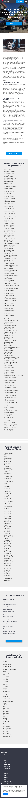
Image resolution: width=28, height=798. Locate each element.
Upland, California (8, 415)
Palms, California (8, 345)
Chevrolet (5, 661)
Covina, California (8, 233)
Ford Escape (6, 676)
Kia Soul (5, 704)
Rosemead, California (9, 370)
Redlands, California (9, 360)
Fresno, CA (6, 490)
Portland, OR (7, 545)
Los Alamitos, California (10, 312)
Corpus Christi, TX (8, 481)
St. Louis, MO (7, 568)
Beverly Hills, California (9, 198)
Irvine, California (8, 282)
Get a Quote (20, 1)
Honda (4, 689)
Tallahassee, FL (8, 570)
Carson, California (8, 215)
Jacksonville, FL (8, 505)
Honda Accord (6, 691)
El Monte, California (9, 250)
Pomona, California (8, 355)
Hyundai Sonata (6, 698)
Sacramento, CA (8, 555)
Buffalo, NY (7, 465)
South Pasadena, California (10, 405)
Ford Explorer (6, 678)
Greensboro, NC (8, 493)
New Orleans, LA (8, 528)
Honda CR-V (5, 694)
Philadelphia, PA (8, 540)
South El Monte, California (10, 402)
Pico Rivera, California (9, 353)
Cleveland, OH (7, 475)
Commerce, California (9, 226)
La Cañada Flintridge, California (11, 285)
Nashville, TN (7, 526)
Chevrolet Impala (7, 666)
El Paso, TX (7, 488)
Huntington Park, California (10, 277)
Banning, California (8, 188)
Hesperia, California (9, 272)
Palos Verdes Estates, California (12, 347)
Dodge (4, 671)
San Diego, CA (7, 560)
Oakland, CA (7, 533)
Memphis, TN (7, 518)
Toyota (4, 723)
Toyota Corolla (6, 726)
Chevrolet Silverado (7, 668)
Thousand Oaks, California (10, 410)
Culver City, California (9, 238)
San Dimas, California (9, 379)
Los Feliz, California (9, 315)
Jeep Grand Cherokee (8, 701)
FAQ (4, 754)
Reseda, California (8, 364)
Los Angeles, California (9, 313)
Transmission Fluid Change (9, 633)
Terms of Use (7, 766)
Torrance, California (9, 412)
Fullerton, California (9, 257)
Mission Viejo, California (10, 325)
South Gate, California (9, 404)
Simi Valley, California (9, 400)
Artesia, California (8, 183)
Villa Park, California (9, 419)
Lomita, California (8, 308)
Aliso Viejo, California (9, 175)
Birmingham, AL (8, 461)
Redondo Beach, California (10, 362)
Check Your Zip (7, 781)
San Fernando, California (10, 380)
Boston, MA (7, 463)
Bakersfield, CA (8, 458)
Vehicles (6, 777)
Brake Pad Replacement (8, 606)
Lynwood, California (9, 317)
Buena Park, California (9, 205)
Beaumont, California (9, 191)
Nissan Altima (6, 708)
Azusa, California (8, 185)
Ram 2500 (5, 718)
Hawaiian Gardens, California (11, 265)
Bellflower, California (9, 196)
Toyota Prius (6, 729)
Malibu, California (8, 318)
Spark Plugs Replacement (9, 624)
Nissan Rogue (6, 711)
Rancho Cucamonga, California (11, 357)
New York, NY (7, 530)
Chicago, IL (7, 471)
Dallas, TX (6, 483)
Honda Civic (5, 693)
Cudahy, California (8, 236)
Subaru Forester (6, 720)
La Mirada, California (9, 290)
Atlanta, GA (7, 455)
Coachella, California (9, 225)
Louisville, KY (7, 516)
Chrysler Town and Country (9, 669)
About (5, 756)
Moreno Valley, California (10, 332)
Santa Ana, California (9, 385)
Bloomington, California (9, 201)
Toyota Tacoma (6, 733)
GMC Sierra (5, 688)
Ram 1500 (5, 716)
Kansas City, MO (8, 506)
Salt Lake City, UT (8, 557)
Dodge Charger (6, 673)
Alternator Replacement (8, 599)
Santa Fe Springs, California (11, 390)
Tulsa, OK (6, 577)
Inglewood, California (9, 280)
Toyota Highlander (7, 728)
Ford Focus (5, 684)
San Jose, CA (7, 563)
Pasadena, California (9, 350)
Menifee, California (8, 323)
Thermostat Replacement (9, 628)
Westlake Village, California (11, 425)
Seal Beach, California (9, 394)
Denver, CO (7, 485)
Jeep (4, 699)
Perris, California (8, 352)
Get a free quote (14, 153)
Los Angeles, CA (8, 515)
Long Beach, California (9, 310)
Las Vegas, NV (7, 511)
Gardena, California (8, 260)
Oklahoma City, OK (8, 535)
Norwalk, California (8, 335)
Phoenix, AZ (7, 541)
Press (5, 760)
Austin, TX (6, 456)
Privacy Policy (7, 768)
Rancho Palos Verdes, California (12, 359)
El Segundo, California (9, 251)
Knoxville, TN (7, 510)
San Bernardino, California (10, 374)
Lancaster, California (9, 305)
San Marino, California (9, 384)
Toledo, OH (7, 573)
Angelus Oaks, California (10, 178)
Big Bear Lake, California (10, 200)
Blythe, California (8, 203)
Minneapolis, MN (8, 523)
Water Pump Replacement (9, 636)
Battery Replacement (8, 601)
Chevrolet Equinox (7, 664)
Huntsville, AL (7, 498)
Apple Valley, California (9, 180)
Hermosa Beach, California (10, 270)
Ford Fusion (5, 686)
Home (2, 34)
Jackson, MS (7, 503)
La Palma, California (9, 292)
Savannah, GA (7, 565)
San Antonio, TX (8, 558)
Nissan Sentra (6, 713)
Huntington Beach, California (11, 275)
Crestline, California (9, 235)
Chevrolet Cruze (6, 663)
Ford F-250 (5, 681)
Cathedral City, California (10, 216)
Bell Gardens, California (9, 195)
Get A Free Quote (14, 24)
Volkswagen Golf (7, 735)
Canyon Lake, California (9, 213)
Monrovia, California (9, 327)
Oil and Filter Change (8, 616)
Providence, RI (7, 546)
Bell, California (7, 193)
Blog (5, 762)
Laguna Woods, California (10, 300)
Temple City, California (9, 409)
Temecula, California (9, 407)
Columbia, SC (7, 478)
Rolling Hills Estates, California (11, 369)
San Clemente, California (10, 377)
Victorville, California (9, 417)
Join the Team (7, 764)
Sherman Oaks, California (10, 395)
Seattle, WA (7, 567)
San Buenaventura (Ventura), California (13, 375)
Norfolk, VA (7, 531)
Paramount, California (9, 348)
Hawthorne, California (9, 267)
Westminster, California (10, 427)
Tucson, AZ (7, 575)
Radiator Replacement (8, 619)
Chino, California (8, 220)
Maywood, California (9, 322)
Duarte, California (8, 248)
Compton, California (9, 228)
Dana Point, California (9, 241)
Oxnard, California (8, 342)
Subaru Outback (6, 721)
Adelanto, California (9, 170)
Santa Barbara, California (10, 387)
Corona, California (8, 230)
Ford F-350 (5, 683)
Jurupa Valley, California (10, 283)
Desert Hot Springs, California (11, 243)
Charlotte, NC (7, 468)
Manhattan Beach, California (11, 320)
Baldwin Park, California (10, 186)
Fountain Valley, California (10, 255)
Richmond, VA (7, 551)
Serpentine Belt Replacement (10, 621)
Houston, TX (7, 496)
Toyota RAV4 (6, 731)
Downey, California (8, 246)
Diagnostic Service (7, 609)
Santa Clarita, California (10, 389)
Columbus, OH (7, 480)
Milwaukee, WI (7, 521)
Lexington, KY (7, 513)
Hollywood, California (9, 273)
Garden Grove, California (10, 258)
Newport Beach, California (10, 333)
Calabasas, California (9, 208)
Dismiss (5, 794)
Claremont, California (9, 223)
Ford (4, 674)
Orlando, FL (7, 538)
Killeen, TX (7, 508)
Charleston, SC (7, 466)
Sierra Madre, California (9, 397)
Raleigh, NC (7, 548)
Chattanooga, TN (8, 470)
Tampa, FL (6, 572)
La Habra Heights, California (11, 288)
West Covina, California (9, 422)
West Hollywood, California (10, 424)
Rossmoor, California (9, 372)
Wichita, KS (7, 580)
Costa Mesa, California (9, 231)
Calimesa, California (9, 210)
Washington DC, (8, 578)
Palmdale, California (9, 344)
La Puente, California (9, 293)
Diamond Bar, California (9, 245)
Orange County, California (10, 340)
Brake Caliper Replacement (9, 604)
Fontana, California (8, 253)
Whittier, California (8, 429)
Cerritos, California (8, 218)
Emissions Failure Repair (8, 611)
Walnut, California (8, 420)
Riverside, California (9, 367)
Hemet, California (8, 268)
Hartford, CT (7, 495)
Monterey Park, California (10, 330)
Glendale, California (9, 262)
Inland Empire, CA (8, 501)
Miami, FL (6, 520)
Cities (5, 34)
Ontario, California (8, 337)
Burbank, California (8, 206)
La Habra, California (9, 287)
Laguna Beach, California (10, 297)
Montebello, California (9, 328)
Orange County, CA (8, 536)
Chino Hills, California (9, 221)
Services (6, 773)
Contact (5, 758)
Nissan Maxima (6, 709)
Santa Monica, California (10, 392)
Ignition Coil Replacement (9, 614)
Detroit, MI (7, 486)
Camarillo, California (9, 211)
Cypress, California (8, 240)
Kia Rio (4, 703)
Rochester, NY (7, 553)
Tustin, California (8, 414)
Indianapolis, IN (8, 500)
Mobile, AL (6, 525)
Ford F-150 (5, 679)
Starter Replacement (8, 626)
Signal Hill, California (9, 399)
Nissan (4, 706)
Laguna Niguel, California (10, 298)
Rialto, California (8, 365)
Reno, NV (6, 550)
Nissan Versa (6, 714)
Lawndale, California (9, 307)
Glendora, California (9, 263)
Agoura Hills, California (9, 171)
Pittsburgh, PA (7, 543)
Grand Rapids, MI (8, 491)
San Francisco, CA (8, 562)
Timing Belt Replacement (9, 631)
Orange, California (8, 338)
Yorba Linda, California (9, 430)
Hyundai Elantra (6, 696)
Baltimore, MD (7, 460)
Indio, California (8, 278)
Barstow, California (8, 190)
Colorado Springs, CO (9, 476)
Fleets (5, 779)
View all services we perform (14, 641)
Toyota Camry (6, 725)
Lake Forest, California (9, 302)
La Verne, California (9, 295)
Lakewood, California (9, 303)
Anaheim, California (8, 176)
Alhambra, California (9, 173)
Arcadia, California (8, 181)
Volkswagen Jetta (7, 736)
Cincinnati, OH (7, 473)
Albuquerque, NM (8, 453)
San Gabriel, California (9, 382)
